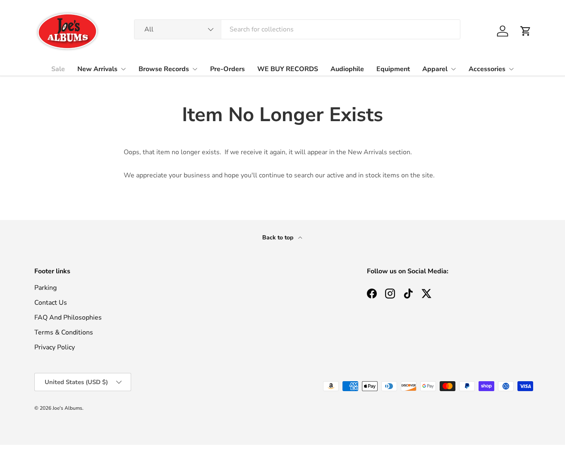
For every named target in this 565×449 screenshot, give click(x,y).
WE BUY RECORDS (287, 69)
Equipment (393, 69)
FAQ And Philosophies (68, 317)
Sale (58, 69)
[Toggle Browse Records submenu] (195, 69)
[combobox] (297, 29)
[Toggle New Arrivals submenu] (123, 69)
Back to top (278, 237)
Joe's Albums (67, 408)
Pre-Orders (227, 69)
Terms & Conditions (63, 332)
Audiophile (347, 69)
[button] (526, 31)
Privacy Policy (54, 347)
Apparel (435, 69)
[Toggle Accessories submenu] (511, 69)
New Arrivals (97, 69)
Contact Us (50, 302)
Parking (45, 287)
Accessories (487, 69)
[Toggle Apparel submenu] (453, 69)
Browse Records (164, 69)
